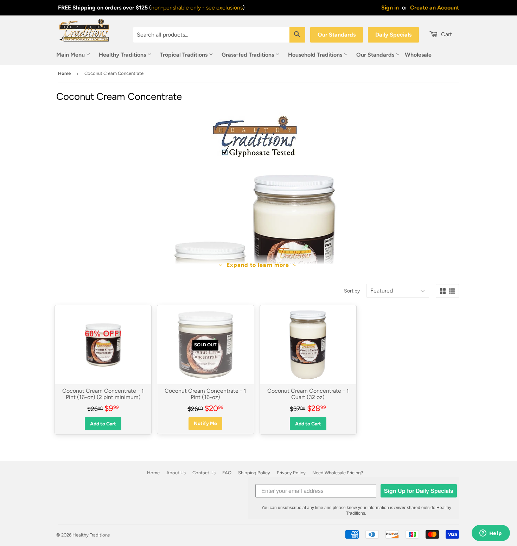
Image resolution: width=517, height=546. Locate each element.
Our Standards (337, 34)
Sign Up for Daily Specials (418, 491)
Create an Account (434, 7)
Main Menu (71, 54)
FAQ (226, 472)
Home (64, 73)
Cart (446, 34)
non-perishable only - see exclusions (197, 7)
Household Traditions (316, 54)
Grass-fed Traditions (248, 54)
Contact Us (204, 472)
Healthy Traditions (123, 54)
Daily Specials (393, 34)
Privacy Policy (291, 472)
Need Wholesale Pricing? (337, 472)
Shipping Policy (254, 472)
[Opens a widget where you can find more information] (490, 533)
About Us (176, 472)
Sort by (352, 291)
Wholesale (418, 54)
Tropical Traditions (184, 54)
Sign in (390, 7)
